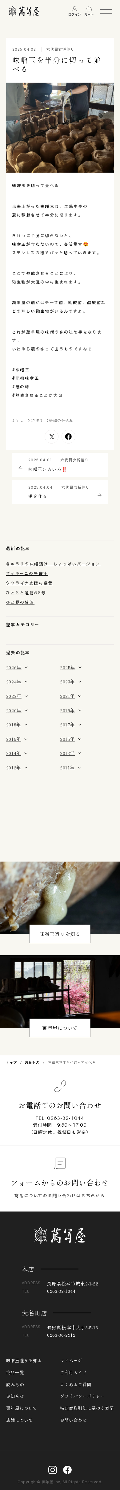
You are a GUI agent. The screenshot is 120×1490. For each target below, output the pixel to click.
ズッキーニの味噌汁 (27, 573)
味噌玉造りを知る (60, 933)
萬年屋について (60, 1027)
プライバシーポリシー (82, 1396)
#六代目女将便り (28, 420)
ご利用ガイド (73, 1373)
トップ (11, 1062)
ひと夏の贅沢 (20, 602)
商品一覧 (15, 1373)
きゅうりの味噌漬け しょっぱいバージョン (53, 564)
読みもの (32, 1062)
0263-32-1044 (65, 1118)
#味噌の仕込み (60, 420)
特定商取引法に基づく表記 (87, 1408)
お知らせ (15, 1396)
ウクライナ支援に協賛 (29, 583)
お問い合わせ (73, 1420)
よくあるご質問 (75, 1384)
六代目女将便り (60, 49)
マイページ (71, 1361)
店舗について (19, 1420)
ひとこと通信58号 (26, 593)
